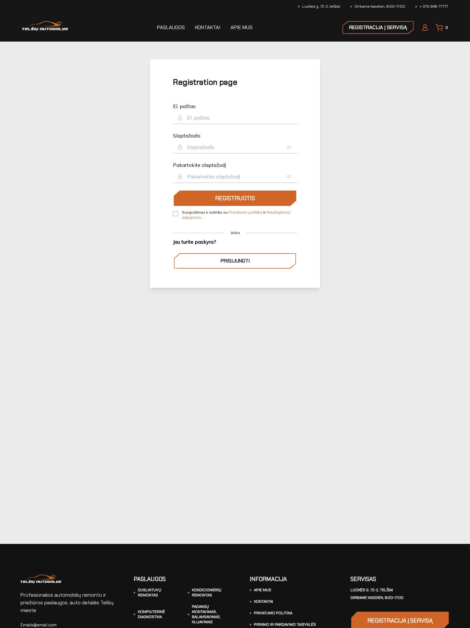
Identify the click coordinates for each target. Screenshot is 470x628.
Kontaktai (207, 27)
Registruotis (235, 198)
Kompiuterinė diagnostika (151, 614)
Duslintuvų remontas (149, 592)
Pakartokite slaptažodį (199, 165)
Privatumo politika (246, 212)
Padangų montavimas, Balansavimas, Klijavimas (206, 614)
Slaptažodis (186, 135)
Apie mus (242, 27)
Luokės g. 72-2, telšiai (371, 590)
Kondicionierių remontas (206, 592)
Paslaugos (171, 27)
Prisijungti (235, 260)
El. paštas (184, 106)
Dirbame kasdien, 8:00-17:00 (376, 597)
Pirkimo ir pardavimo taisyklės (285, 624)
